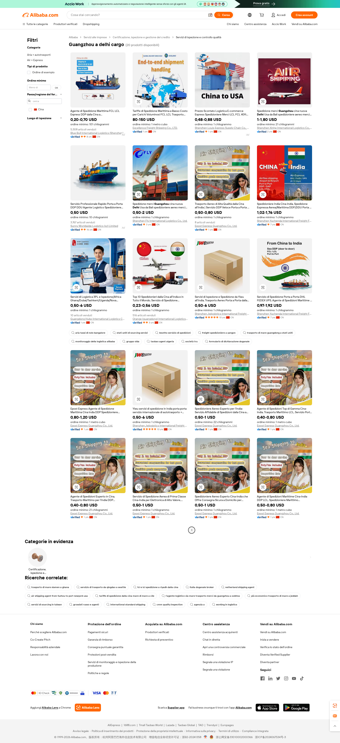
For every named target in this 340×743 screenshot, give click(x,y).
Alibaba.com (244, 707)
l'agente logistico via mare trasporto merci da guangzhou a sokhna (203, 596)
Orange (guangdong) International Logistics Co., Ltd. (160, 318)
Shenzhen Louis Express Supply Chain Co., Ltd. (222, 127)
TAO (200, 725)
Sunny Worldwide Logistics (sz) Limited (94, 225)
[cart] (262, 15)
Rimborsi (208, 654)
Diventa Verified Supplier (275, 654)
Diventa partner (269, 662)
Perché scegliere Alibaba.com (48, 632)
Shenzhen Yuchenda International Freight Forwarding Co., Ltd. (284, 220)
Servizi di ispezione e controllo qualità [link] (198, 37)
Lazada (170, 725)
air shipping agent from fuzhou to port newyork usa (59, 596)
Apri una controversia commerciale (224, 647)
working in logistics (226, 604)
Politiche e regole (98, 673)
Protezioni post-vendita (102, 654)
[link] (335, 705)
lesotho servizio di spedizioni (175, 332)
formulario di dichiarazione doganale (229, 341)
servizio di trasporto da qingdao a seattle (103, 587)
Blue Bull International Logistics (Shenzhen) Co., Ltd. (98, 133)
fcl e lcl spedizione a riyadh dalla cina (157, 587)
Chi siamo (36, 623)
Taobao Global (186, 725)
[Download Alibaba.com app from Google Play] (296, 707)
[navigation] (44, 284)
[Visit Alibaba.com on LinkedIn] (270, 678)
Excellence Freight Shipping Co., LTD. (155, 127)
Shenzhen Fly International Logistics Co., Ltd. (160, 220)
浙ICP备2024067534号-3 (270, 737)
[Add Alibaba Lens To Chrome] (88, 707)
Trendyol (212, 725)
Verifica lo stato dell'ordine (276, 647)
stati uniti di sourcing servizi (132, 332)
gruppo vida (132, 341)
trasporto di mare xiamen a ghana (50, 587)
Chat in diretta (211, 639)
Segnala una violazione (216, 669)
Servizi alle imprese (95, 37)
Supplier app (176, 707)
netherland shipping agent (239, 587)
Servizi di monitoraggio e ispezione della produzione (112, 663)
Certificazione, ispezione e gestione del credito (141, 37)
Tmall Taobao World (151, 725)
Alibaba (73, 37)
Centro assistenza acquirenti (220, 632)
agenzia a (199, 604)
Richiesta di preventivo (159, 639)
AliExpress (114, 725)
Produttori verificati (157, 632)
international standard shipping (127, 604)
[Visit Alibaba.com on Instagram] (286, 678)
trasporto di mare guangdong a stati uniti (270, 332)
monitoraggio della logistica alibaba (95, 341)
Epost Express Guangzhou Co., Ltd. (216, 225)
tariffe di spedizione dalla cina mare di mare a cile (126, 596)
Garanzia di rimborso (100, 639)
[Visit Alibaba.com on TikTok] (301, 678)
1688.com (130, 725)
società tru (191, 341)
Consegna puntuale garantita (105, 647)
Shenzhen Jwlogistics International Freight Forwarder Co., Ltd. (222, 313)
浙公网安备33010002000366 (234, 737)
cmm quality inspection (170, 604)
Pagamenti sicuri (98, 632)
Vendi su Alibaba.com (273, 632)
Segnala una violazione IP (218, 662)
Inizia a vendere (269, 639)
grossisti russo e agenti (86, 604)
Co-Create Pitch (40, 639)
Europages (227, 725)
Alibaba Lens (50, 707)
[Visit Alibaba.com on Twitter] (278, 678)
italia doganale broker (202, 587)
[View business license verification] (205, 737)
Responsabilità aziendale (45, 647)
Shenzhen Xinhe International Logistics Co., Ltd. (284, 127)
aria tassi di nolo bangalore (90, 332)
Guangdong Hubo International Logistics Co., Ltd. (98, 318)
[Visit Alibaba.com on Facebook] (262, 678)
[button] (210, 15)
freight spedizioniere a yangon (219, 332)
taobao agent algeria (162, 341)
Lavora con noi (39, 654)
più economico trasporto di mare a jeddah (274, 596)
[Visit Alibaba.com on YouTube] (294, 678)
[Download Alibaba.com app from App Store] (267, 707)
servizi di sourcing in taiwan (46, 604)
